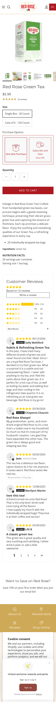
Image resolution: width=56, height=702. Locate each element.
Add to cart (28, 190)
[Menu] (3, 7)
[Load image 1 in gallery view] (28, 42)
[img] (24, 338)
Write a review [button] (28, 295)
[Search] (10, 7)
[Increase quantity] (24, 176)
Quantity (8, 170)
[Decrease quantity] (6, 176)
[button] (13, 304)
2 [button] (21, 555)
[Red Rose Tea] (28, 7)
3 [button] (28, 555)
